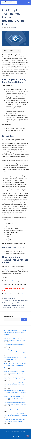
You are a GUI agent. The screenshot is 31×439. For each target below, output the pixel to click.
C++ (10, 266)
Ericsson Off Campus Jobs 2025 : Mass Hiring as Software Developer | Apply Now (14, 384)
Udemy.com (7, 270)
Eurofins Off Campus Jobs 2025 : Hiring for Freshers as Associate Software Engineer (15, 365)
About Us (23, 431)
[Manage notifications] (27, 436)
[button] (22, 2)
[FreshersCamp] (9, 2)
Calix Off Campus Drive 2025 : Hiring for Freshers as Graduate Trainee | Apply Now (15, 352)
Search (24, 319)
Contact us (20, 434)
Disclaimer (16, 431)
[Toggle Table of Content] (17, 50)
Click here (24, 294)
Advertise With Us (12, 434)
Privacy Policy (9, 431)
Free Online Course (9, 298)
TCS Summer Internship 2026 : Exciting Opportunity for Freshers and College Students (15, 332)
